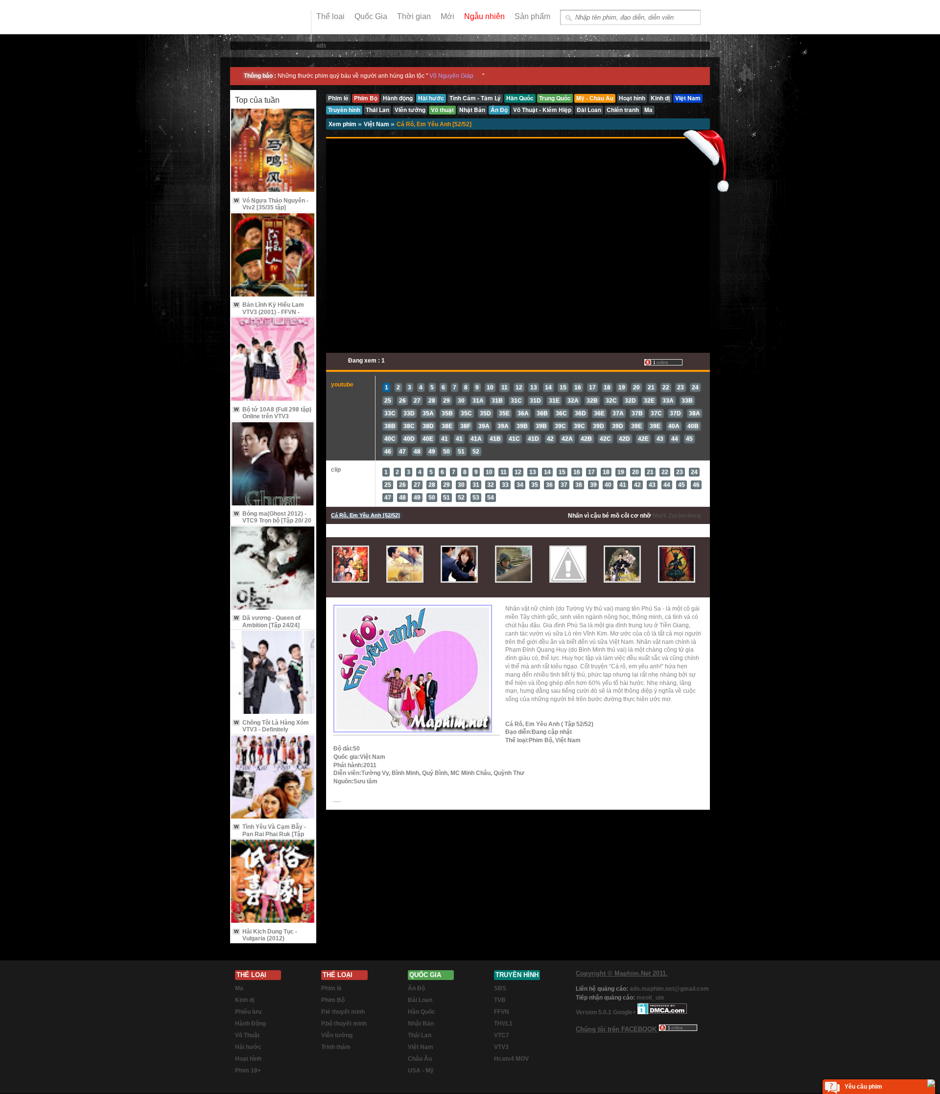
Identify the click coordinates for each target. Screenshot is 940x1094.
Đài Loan (420, 1000)
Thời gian (414, 16)
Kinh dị (244, 1000)
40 (608, 484)
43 (660, 438)
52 (475, 451)
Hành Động (250, 1023)
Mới (447, 16)
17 (592, 387)
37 (564, 484)
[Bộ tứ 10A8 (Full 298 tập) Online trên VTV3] (273, 360)
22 (665, 387)
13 (533, 387)
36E (599, 413)
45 (689, 438)
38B (390, 426)
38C (409, 426)
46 (387, 451)
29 (446, 400)
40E (428, 438)
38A (694, 413)
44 (674, 438)
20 (636, 387)
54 (490, 497)
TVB (500, 1000)
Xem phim (343, 124)
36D (580, 413)
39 (593, 484)
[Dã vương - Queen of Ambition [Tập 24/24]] (273, 568)
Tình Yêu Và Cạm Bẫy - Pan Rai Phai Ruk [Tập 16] (270, 833)
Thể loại (330, 16)
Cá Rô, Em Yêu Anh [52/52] (434, 124)
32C (611, 400)
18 (607, 387)
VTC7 (501, 1035)
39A (484, 426)
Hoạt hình (248, 1058)
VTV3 (501, 1047)
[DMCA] (662, 1012)
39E (636, 426)
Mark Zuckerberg (677, 515)
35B (447, 413)
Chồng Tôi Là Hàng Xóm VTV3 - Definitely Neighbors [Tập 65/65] (271, 729)
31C (516, 400)
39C (560, 426)
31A (478, 400)
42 (550, 438)
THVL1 (503, 1023)
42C (605, 438)
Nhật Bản (421, 1023)
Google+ (624, 1012)
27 (417, 400)
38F (465, 426)
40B (693, 426)
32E (649, 400)
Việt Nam (377, 124)
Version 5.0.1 (594, 1012)
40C (390, 438)
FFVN (501, 1011)
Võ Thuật (247, 1035)
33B (687, 400)
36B (542, 413)
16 (577, 387)
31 (475, 484)
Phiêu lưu (248, 1011)
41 (444, 438)
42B (586, 438)
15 (563, 387)
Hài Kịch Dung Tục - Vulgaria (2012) (265, 935)
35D (485, 413)
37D (675, 413)
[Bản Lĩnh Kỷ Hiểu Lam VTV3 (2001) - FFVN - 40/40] (273, 255)
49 (431, 451)
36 (549, 484)
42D (624, 438)
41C (514, 438)
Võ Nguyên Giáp (451, 75)
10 (490, 387)
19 (621, 387)
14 (548, 387)
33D (409, 413)
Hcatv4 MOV (511, 1058)
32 (490, 484)
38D (428, 426)
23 (680, 387)
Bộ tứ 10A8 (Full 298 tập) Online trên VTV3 (272, 413)
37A (618, 413)
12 (519, 387)
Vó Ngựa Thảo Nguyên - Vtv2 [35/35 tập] (271, 204)
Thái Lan (419, 1035)
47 (402, 451)
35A (428, 413)
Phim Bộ (333, 1000)
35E (504, 413)
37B (637, 413)
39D (598, 426)
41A (476, 438)
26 (402, 400)
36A (523, 413)
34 (520, 484)
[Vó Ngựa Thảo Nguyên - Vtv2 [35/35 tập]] (273, 151)
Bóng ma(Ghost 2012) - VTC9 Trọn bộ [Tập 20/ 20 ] (272, 520)
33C (390, 413)
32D (630, 400)
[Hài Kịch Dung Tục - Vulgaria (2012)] (273, 882)
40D (409, 438)
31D (535, 400)
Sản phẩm (532, 16)
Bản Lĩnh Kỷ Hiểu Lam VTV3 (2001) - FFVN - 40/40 (269, 311)
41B (495, 438)
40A (674, 426)
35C (466, 413)
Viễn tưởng (336, 1035)
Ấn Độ (416, 988)
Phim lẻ (331, 988)
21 (651, 387)
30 (461, 400)
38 (578, 484)
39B (522, 426)
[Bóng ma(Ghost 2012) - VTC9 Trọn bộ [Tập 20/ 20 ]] (273, 464)
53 (475, 497)
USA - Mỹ (421, 1070)
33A (668, 400)
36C (561, 413)
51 (461, 451)
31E (554, 400)
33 (505, 484)
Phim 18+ (248, 1070)
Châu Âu (420, 1058)
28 (431, 400)
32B (592, 400)
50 (446, 451)
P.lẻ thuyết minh (343, 1011)
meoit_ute (650, 997)
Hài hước (248, 1047)
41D (533, 438)
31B (497, 400)
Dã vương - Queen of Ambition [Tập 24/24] (267, 621)
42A (567, 438)
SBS (500, 988)
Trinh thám (336, 1047)
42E (643, 438)
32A (573, 400)
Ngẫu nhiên (484, 16)
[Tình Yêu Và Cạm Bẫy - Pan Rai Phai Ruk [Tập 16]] (273, 777)
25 (387, 400)
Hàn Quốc (421, 1011)
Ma (239, 988)
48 (417, 451)
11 (504, 387)
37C (656, 413)
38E (447, 426)
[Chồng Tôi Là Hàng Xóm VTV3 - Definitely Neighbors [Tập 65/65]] (273, 673)
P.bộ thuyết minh (344, 1023)
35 (534, 484)
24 (695, 387)
